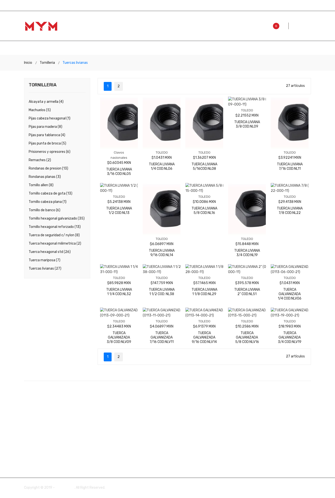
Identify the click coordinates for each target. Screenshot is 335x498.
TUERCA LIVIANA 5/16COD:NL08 (204, 166)
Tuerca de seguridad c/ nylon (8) (54, 235)
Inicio (29, 48)
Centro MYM (64, 487)
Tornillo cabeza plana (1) (47, 202)
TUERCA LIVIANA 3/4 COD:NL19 (247, 253)
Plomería (202, 48)
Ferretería (170, 48)
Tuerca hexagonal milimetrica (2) (55, 243)
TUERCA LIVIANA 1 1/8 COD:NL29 (204, 292)
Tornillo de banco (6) (44, 210)
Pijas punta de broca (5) (47, 143)
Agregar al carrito (119, 163)
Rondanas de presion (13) (48, 168)
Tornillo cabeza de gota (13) (50, 193)
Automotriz (93, 48)
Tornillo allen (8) (41, 185)
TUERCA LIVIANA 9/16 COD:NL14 (162, 253)
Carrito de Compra (268, 5)
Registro (238, 5)
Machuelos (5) (40, 110)
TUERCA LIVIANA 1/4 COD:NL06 (162, 166)
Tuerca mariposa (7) (44, 260)
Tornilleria (47, 63)
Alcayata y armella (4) (46, 102)
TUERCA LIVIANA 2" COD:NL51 (247, 292)
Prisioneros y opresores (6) (49, 152)
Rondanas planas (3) (45, 177)
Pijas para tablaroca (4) (47, 135)
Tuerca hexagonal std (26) (50, 252)
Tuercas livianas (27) (45, 268)
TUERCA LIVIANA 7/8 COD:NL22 (290, 210)
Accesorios (58, 48)
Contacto (269, 48)
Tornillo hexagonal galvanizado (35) (57, 218)
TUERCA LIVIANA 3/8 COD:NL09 (247, 124)
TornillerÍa (235, 48)
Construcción (132, 48)
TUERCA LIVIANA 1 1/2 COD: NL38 (162, 292)
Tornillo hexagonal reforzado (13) (55, 227)
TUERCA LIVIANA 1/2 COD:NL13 (119, 210)
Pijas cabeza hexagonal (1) (49, 118)
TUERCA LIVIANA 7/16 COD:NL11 (290, 166)
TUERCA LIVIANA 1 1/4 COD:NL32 (119, 292)
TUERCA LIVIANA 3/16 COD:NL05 (119, 171)
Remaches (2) (40, 160)
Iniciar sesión (301, 5)
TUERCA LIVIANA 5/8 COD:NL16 (204, 210)
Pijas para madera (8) (45, 127)
